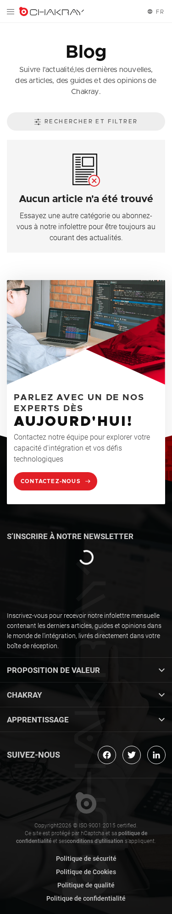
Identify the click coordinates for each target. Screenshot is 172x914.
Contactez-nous (52, 481)
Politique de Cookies (86, 871)
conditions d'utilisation (95, 841)
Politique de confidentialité (86, 898)
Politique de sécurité (86, 858)
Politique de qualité (86, 885)
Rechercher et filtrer (90, 121)
